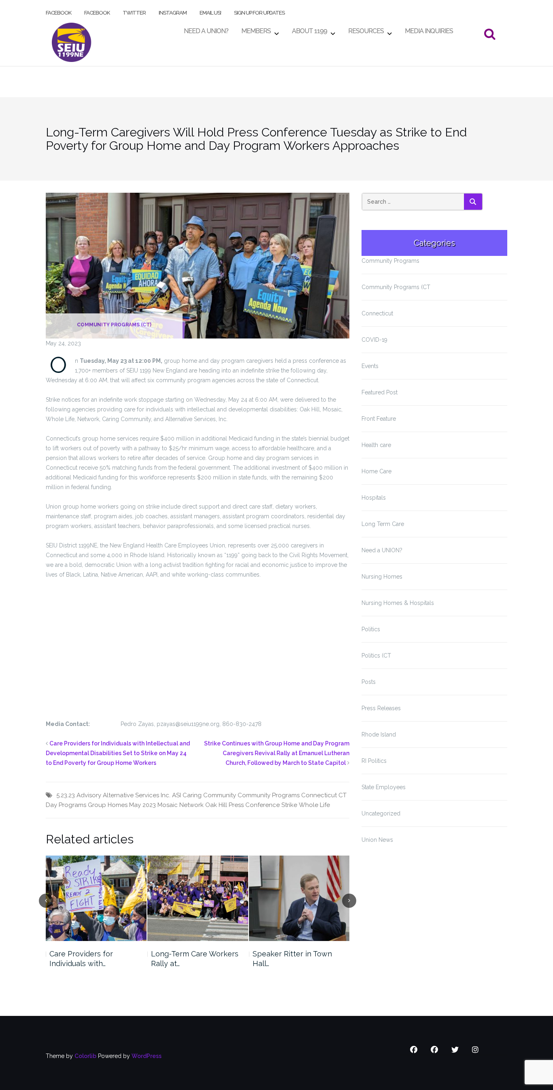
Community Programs (269, 795)
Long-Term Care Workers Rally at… (194, 958)
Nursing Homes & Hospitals (398, 603)
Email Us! (210, 11)
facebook (58, 11)
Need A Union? (206, 29)
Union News (377, 840)
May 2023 (142, 805)
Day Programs (66, 805)
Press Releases (381, 708)
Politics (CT (376, 655)
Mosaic (167, 805)
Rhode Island (379, 734)
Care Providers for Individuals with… (81, 958)
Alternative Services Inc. (136, 795)
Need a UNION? (382, 550)
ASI (176, 795)
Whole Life (314, 805)
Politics (371, 629)
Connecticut (319, 795)
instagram (173, 11)
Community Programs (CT (396, 287)
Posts (369, 682)
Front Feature (379, 418)
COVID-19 (374, 339)
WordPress (147, 1056)
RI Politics (374, 761)
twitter (134, 11)
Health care (376, 445)
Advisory (89, 795)
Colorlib (85, 1056)
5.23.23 (65, 795)
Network (191, 805)
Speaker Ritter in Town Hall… (292, 958)
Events (370, 366)
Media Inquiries (429, 29)
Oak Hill (216, 805)
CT (342, 795)
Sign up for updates (259, 11)
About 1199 (309, 29)
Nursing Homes (382, 576)
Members (256, 29)
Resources (366, 29)
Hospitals (374, 497)
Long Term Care (383, 524)
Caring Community (209, 795)
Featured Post (380, 392)
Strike (289, 805)
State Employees (384, 787)
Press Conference (254, 805)
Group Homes (108, 805)
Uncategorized (381, 813)
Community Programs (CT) (114, 325)
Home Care (376, 471)
